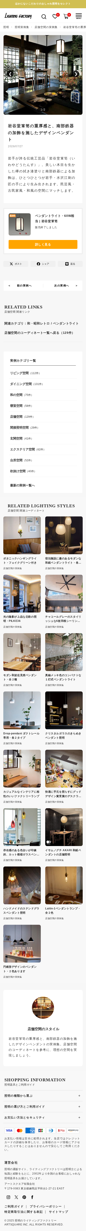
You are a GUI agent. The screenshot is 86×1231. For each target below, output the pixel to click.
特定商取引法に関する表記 (23, 1211)
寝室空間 (16, 405)
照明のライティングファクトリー (35, 1220)
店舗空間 (16, 416)
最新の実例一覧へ (22, 485)
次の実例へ (61, 285)
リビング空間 (19, 373)
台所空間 (16, 460)
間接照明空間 (19, 427)
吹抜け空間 (18, 471)
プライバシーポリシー (46, 1206)
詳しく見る (43, 244)
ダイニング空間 (21, 384)
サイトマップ (58, 1211)
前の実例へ (24, 285)
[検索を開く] (44, 16)
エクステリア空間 (22, 449)
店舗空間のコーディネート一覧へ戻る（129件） (39, 332)
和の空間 (16, 395)
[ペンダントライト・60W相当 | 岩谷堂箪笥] (22, 225)
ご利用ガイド (14, 1206)
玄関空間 (16, 438)
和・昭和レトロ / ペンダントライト (53, 323)
